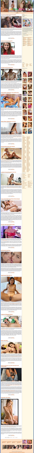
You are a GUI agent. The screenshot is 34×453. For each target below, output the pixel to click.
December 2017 (28, 136)
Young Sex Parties (30, 187)
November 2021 (24, 152)
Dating (23, 65)
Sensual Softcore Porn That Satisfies (8, 146)
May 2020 (24, 159)
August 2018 (24, 169)
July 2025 (24, 138)
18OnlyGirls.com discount (28, 34)
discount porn (15, 452)
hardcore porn (19, 452)
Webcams (13, 247)
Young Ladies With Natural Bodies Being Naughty (10, 198)
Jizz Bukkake (23, 186)
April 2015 (28, 150)
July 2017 (28, 139)
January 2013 (28, 163)
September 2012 (28, 165)
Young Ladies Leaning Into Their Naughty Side (10, 92)
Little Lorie (23, 187)
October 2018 (24, 168)
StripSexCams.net (30, 185)
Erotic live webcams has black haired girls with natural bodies (10, 366)
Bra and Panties (23, 64)
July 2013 (28, 160)
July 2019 (24, 163)
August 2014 (28, 153)
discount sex (23, 452)
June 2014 (28, 154)
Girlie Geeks (23, 176)
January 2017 (28, 141)
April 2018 (24, 171)
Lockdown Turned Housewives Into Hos (8, 172)
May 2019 (24, 164)
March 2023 (24, 145)
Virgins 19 (29, 177)
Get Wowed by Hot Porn (5, 250)
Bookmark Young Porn (8, 15)
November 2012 (28, 164)
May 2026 (24, 136)
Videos (13, 311)
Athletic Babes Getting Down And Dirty (8, 121)
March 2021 (24, 155)
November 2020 (24, 157)
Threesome (30, 63)
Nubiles (28, 181)
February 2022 (24, 150)
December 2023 (24, 143)
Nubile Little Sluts (4, 340)
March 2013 (28, 162)
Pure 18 (28, 175)
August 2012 (28, 166)
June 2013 (28, 161)
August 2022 (24, 148)
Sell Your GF (23, 69)
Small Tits (27, 65)
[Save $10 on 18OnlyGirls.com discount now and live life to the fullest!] (27, 26)
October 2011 (28, 169)
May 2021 (24, 154)
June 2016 (28, 145)
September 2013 (28, 159)
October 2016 (28, 143)
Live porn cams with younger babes (8, 224)
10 (13, 437)
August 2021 (24, 153)
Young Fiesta (29, 186)
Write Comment (12, 38)
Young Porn (13, 272)
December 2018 (24, 167)
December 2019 (24, 160)
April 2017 (28, 140)
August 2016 (28, 144)
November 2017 (28, 137)
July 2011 (28, 171)
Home (10, 452)
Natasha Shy (23, 178)
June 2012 (28, 167)
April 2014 (28, 155)
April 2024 (24, 142)
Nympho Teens (29, 182)
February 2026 (24, 137)
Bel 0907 (23, 181)
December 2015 (28, 148)
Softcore (27, 66)
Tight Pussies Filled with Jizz (6, 275)
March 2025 (24, 139)
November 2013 (28, 158)
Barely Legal (12, 64)
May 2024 (24, 141)
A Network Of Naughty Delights (7, 314)
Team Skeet (17, 12)
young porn (12, 452)
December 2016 (28, 142)
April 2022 (24, 149)
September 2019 (24, 162)
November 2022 (24, 147)
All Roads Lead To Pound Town (7, 67)
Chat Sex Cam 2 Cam (24, 182)
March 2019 (24, 165)
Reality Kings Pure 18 (30, 183)
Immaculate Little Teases (5, 397)
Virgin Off (29, 176)
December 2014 (28, 152)
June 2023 (24, 144)
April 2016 (28, 146)
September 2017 (28, 138)
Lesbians (27, 63)
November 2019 (24, 161)
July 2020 (24, 158)
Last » (16, 437)
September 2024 (24, 140)
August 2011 (28, 170)
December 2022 (24, 146)
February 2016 (28, 147)
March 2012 (28, 168)
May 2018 (24, 170)
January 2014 (28, 157)
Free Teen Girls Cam (24, 184)
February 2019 (24, 166)
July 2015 (28, 149)
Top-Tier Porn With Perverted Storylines (8, 14)
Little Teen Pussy (24, 188)
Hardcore (13, 89)
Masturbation (27, 64)
